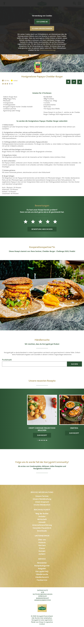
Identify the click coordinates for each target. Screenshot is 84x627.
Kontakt (42, 551)
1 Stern (3, 84)
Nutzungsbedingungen (42, 594)
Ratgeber (42, 568)
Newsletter (42, 563)
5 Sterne (12, 84)
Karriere (42, 545)
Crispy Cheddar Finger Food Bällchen (37, 440)
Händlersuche (42, 574)
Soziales (42, 516)
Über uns (42, 539)
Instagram (31, 478)
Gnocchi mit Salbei (41, 440)
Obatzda (39, 440)
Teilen (74, 82)
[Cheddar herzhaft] (42, 67)
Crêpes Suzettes (46, 440)
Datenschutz (42, 590)
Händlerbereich (42, 577)
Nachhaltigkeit (42, 509)
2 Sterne (5, 84)
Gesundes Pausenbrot (42, 528)
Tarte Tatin (44, 440)
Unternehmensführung (42, 525)
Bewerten (79, 82)
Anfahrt (42, 554)
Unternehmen (42, 535)
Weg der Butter (42, 513)
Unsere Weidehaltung (42, 499)
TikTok (53, 478)
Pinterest (47, 478)
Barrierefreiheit (42, 598)
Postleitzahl (7, 360)
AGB (42, 592)
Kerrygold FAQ (42, 571)
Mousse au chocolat (43, 440)
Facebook (36, 478)
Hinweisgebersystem (42, 600)
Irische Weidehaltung (42, 492)
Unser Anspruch (42, 502)
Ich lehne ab (42, 22)
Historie (42, 542)
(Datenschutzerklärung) (47, 50)
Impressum (42, 596)
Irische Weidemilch (42, 505)
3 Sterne (7, 84)
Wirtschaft (42, 519)
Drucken (68, 82)
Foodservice (42, 580)
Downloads (42, 531)
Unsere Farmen (41, 496)
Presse (42, 548)
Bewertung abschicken (42, 229)
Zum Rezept (42, 435)
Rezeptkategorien (42, 565)
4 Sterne (10, 84)
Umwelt (42, 522)
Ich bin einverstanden (42, 28)
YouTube (42, 478)
